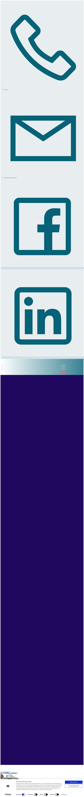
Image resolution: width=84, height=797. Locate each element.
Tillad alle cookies (74, 782)
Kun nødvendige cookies (73, 785)
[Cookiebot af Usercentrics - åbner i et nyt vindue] (8, 795)
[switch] (35, 795)
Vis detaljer (63, 794)
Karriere (63, 366)
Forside (63, 365)
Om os (64, 368)
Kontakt (63, 369)
